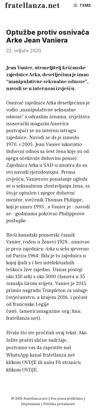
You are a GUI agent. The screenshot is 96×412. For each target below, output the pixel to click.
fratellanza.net (32, 5)
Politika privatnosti (59, 404)
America (59, 124)
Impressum (30, 404)
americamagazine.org (45, 311)
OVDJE (29, 362)
